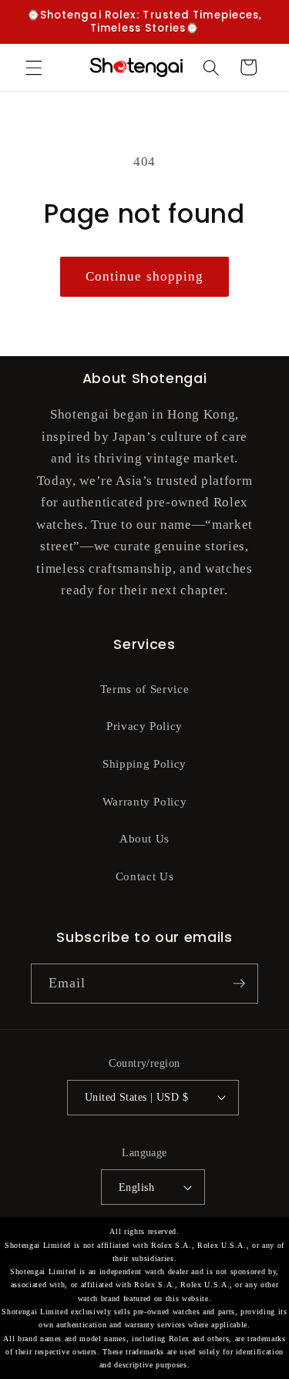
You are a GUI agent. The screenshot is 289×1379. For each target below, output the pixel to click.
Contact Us (145, 876)
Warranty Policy (144, 801)
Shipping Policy (144, 763)
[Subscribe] (238, 984)
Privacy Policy (144, 725)
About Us (144, 838)
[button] (33, 67)
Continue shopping (145, 276)
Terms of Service (145, 688)
